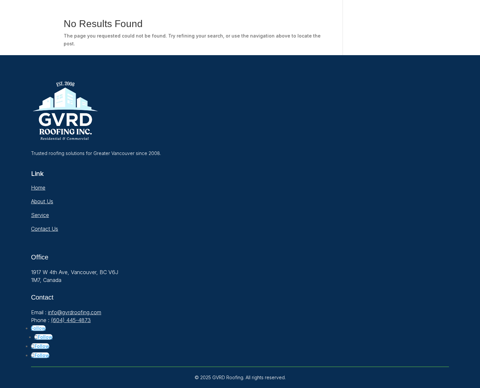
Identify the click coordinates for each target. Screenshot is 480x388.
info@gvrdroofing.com (74, 312)
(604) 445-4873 (71, 320)
